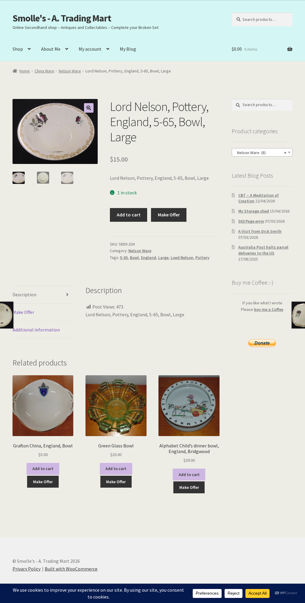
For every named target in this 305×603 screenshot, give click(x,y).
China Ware (44, 71)
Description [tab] (24, 294)
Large (163, 257)
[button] (89, 108)
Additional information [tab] (36, 330)
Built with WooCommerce (71, 569)
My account (90, 49)
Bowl (134, 257)
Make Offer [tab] (23, 312)
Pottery (202, 257)
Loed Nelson (182, 257)
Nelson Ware (70, 71)
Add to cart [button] (42, 468)
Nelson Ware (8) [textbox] (260, 152)
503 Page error (251, 221)
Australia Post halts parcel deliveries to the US (263, 250)
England (148, 257)
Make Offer (169, 215)
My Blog (128, 49)
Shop (18, 49)
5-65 (124, 257)
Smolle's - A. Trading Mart (62, 18)
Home (24, 71)
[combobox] (262, 152)
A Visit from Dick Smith (259, 231)
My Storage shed (253, 211)
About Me (50, 49)
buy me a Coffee (268, 309)
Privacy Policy (27, 569)
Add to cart (129, 215)
